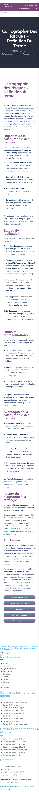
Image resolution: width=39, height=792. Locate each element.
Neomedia (15, 782)
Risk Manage (26, 531)
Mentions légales (16, 786)
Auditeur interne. (10, 534)
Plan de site (4, 786)
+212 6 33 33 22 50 (23, 8)
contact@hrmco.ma (31, 5)
